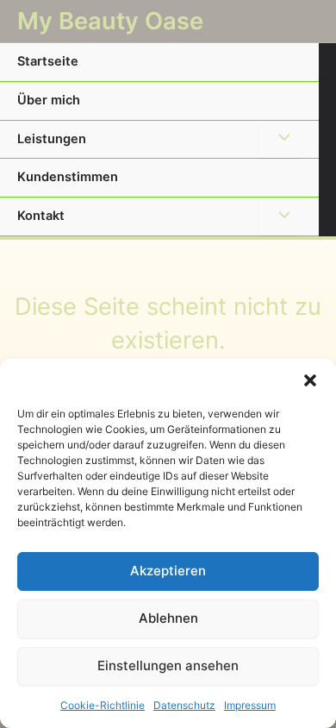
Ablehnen (168, 618)
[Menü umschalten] (280, 140)
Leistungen (51, 139)
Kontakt (41, 215)
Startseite (47, 61)
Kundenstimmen (67, 177)
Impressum (250, 705)
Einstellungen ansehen (168, 665)
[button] (310, 380)
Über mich (48, 100)
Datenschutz (184, 705)
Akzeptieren (168, 570)
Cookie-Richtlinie (102, 705)
